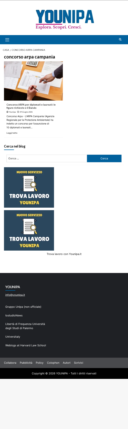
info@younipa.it (15, 295)
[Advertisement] (64, 404)
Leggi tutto (11, 133)
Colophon (53, 362)
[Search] (120, 39)
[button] (11, 39)
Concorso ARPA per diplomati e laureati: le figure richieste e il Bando (31, 106)
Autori (66, 362)
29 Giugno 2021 (26, 112)
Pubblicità (26, 362)
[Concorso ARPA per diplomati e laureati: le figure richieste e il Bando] (33, 81)
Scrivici (78, 362)
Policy (40, 362)
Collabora (10, 362)
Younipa (12, 112)
